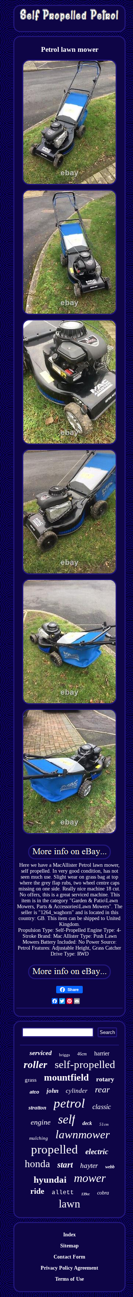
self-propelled (85, 1064)
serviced (41, 1053)
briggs (64, 1054)
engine (41, 1122)
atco (34, 1092)
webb (110, 1166)
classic (101, 1107)
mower (90, 1178)
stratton (37, 1108)
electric (96, 1151)
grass (31, 1080)
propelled (54, 1149)
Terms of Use (69, 1279)
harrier (101, 1053)
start (65, 1164)
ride (37, 1191)
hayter (89, 1165)
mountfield (66, 1077)
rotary (105, 1079)
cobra (103, 1193)
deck (87, 1123)
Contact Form (69, 1257)
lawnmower (82, 1134)
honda (37, 1163)
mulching (38, 1138)
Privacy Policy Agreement (69, 1268)
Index (69, 1234)
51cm (104, 1124)
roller (35, 1064)
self (66, 1119)
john (52, 1090)
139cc (85, 1194)
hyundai (50, 1180)
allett (63, 1192)
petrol (69, 1103)
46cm (82, 1054)
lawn (69, 1203)
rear (102, 1089)
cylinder (77, 1090)
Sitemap (69, 1246)
